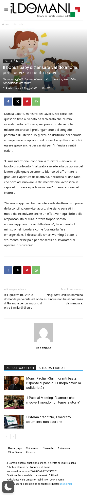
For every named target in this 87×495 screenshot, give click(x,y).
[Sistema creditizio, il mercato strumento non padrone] (14, 422)
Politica (19, 61)
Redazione (12, 88)
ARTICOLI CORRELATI (20, 367)
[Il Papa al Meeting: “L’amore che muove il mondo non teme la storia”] (14, 402)
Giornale (18, 24)
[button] (8, 487)
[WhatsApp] (36, 102)
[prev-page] (6, 436)
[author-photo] (43, 342)
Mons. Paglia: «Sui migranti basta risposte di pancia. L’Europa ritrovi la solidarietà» (53, 383)
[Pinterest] (27, 102)
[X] (17, 102)
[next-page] (13, 436)
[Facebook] (8, 102)
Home (5, 24)
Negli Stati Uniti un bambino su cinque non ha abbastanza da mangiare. (63, 299)
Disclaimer (66, 484)
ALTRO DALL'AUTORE (52, 367)
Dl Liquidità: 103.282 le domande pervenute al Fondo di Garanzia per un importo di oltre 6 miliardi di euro (23, 301)
